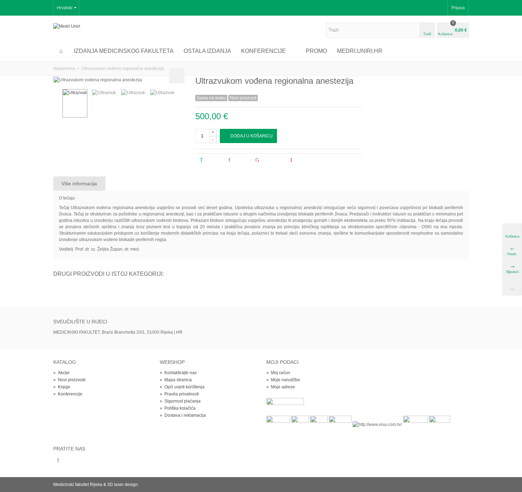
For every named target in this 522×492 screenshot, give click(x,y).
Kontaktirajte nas (178, 372)
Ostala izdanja (207, 51)
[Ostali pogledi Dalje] (180, 103)
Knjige (61, 386)
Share (240, 160)
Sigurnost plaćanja (180, 401)
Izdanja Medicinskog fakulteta (124, 51)
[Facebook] (57, 460)
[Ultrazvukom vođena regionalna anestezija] (74, 103)
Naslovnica (64, 68)
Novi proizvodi (69, 379)
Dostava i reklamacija (183, 415)
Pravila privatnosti (179, 394)
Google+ (271, 160)
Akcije (61, 372)
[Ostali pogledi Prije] (56, 103)
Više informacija (79, 183)
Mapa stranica (176, 379)
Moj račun (278, 372)
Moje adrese (280, 386)
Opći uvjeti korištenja (182, 386)
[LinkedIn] (70, 460)
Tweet (212, 160)
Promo (316, 51)
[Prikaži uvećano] (176, 75)
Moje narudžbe (283, 379)
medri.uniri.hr (359, 51)
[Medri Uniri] (66, 25)
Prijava (458, 7)
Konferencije (263, 51)
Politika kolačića (178, 408)
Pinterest (305, 160)
